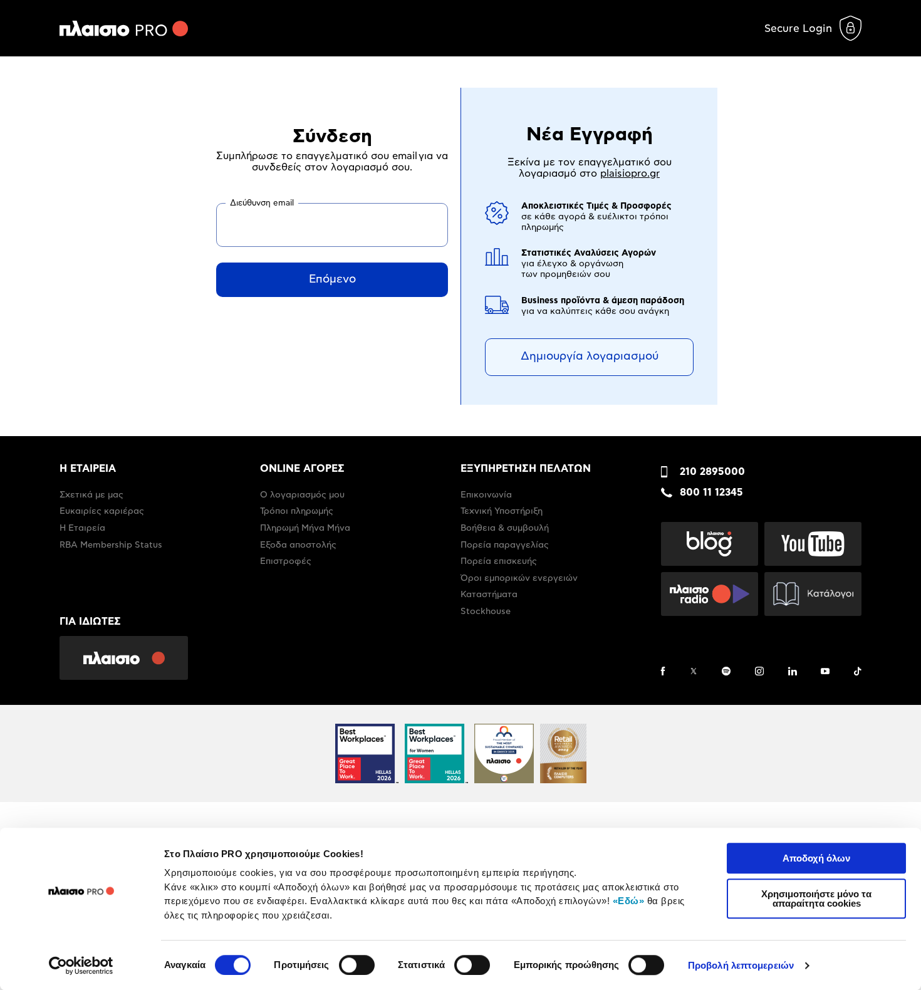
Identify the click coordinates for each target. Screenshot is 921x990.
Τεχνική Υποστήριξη (501, 511)
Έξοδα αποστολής (298, 545)
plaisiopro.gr (630, 174)
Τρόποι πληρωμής (296, 511)
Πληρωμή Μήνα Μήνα (305, 528)
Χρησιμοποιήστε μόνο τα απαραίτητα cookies (816, 898)
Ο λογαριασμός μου (302, 495)
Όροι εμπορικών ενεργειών (519, 578)
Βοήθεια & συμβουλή (504, 528)
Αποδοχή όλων (816, 858)
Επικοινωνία (486, 495)
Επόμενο (332, 279)
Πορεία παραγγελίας (504, 545)
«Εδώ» (629, 900)
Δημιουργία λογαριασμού (589, 356)
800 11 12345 (711, 492)
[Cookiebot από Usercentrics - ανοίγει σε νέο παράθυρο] (81, 965)
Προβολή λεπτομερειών (741, 965)
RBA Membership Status (111, 545)
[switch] (357, 965)
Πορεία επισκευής (498, 561)
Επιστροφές (285, 561)
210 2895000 (712, 472)
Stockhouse (485, 611)
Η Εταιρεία (82, 528)
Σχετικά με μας (91, 495)
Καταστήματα (489, 594)
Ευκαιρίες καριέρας (102, 511)
